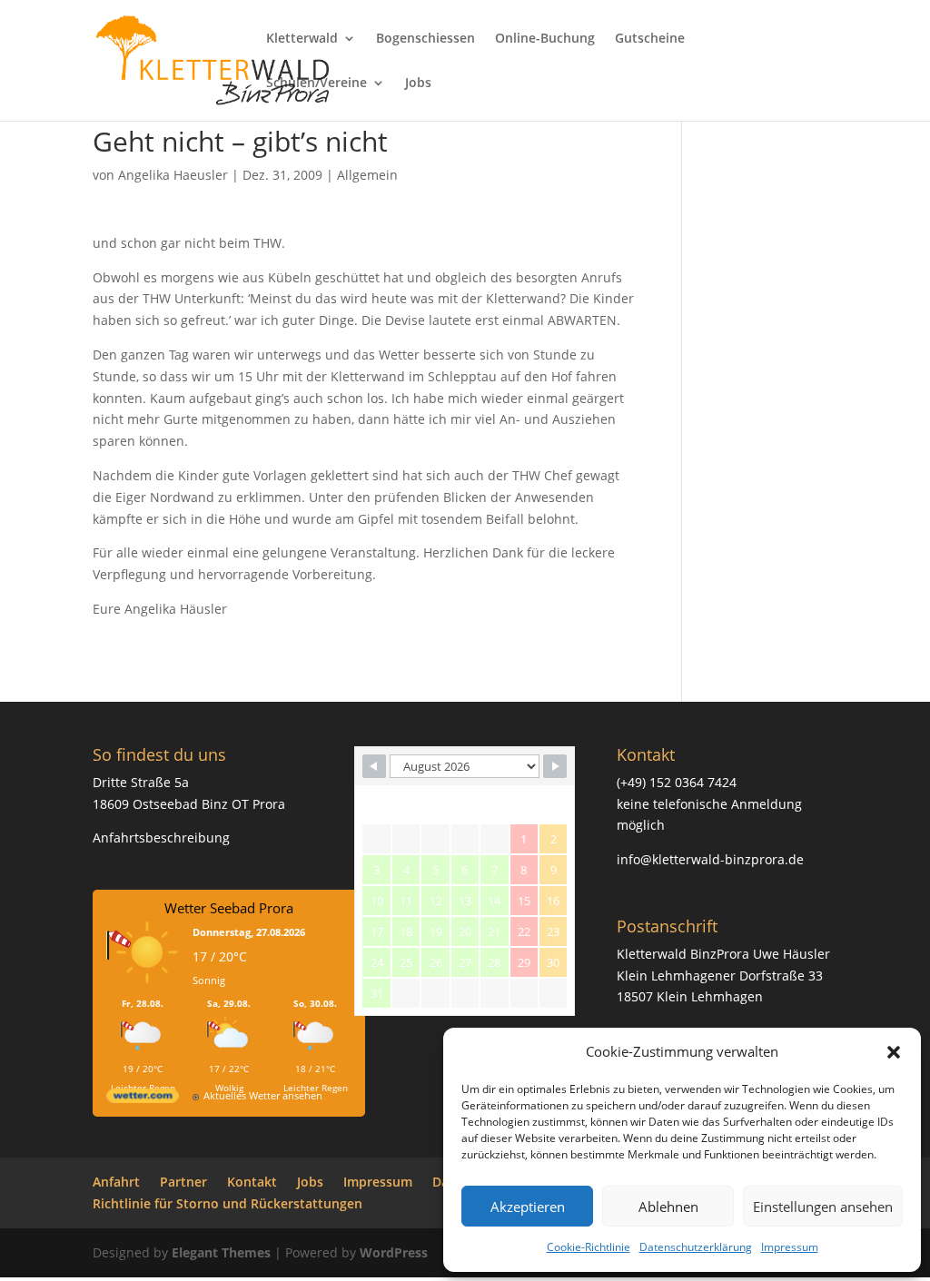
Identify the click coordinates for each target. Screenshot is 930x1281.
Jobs (418, 83)
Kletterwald (302, 39)
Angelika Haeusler (173, 174)
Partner (183, 1181)
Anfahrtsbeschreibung (161, 837)
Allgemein (367, 174)
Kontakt (252, 1181)
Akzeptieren (527, 1206)
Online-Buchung (545, 39)
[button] (894, 1052)
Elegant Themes (221, 1252)
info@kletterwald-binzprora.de (710, 859)
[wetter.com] (142, 1099)
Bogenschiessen (425, 39)
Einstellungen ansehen (823, 1206)
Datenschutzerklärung (695, 1247)
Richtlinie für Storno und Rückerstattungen (227, 1203)
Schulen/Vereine (316, 83)
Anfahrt (116, 1181)
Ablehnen (668, 1206)
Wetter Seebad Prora (228, 908)
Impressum (789, 1247)
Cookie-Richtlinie (588, 1247)
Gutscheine (650, 39)
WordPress (394, 1252)
